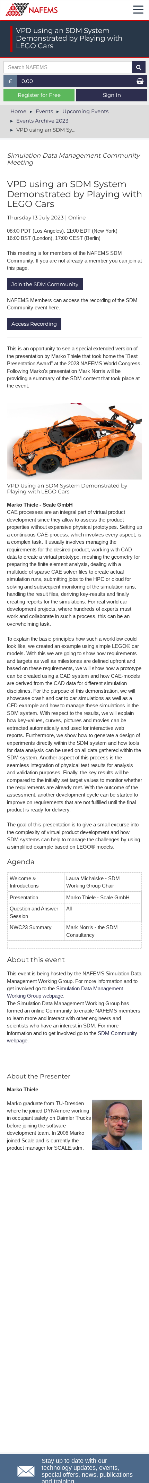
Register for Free (39, 95)
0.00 (27, 81)
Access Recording (34, 323)
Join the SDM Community (44, 284)
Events (44, 111)
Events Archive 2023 (42, 120)
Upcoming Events (85, 111)
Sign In (112, 95)
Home (18, 111)
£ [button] (13, 82)
